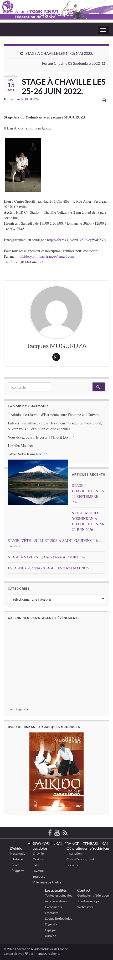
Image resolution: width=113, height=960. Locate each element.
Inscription (74, 853)
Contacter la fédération (93, 895)
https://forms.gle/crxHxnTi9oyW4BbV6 (76, 239)
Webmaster (85, 907)
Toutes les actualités (58, 895)
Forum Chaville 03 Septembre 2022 (71, 63)
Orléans (38, 859)
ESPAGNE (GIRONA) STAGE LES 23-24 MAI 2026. (49, 567)
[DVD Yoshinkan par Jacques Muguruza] (56, 771)
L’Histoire (16, 859)
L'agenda (51, 924)
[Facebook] (50, 831)
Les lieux (72, 865)
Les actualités (56, 890)
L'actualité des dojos (58, 918)
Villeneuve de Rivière (47, 882)
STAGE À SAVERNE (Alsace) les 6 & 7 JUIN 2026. (47, 556)
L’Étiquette (17, 871)
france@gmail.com (60, 256)
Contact (83, 890)
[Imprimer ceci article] (104, 100)
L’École (14, 865)
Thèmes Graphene (46, 954)
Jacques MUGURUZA (24, 99)
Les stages (51, 913)
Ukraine (50, 936)
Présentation (18, 853)
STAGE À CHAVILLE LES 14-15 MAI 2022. (59, 53)
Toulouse (39, 876)
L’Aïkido (16, 848)
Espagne (50, 930)
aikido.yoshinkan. (33, 256)
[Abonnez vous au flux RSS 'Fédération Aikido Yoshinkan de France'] (65, 831)
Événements (53, 907)
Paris (36, 865)
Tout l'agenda (18, 708)
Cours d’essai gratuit (80, 859)
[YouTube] (57, 831)
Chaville (38, 853)
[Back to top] (101, 928)
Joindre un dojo (88, 901)
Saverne (38, 871)
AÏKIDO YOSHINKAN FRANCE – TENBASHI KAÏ (68, 843)
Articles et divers (56, 901)
